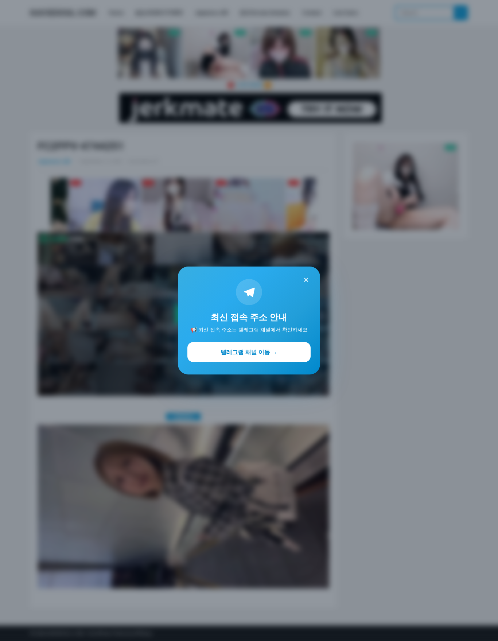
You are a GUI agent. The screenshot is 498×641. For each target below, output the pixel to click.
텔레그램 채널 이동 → (249, 352)
